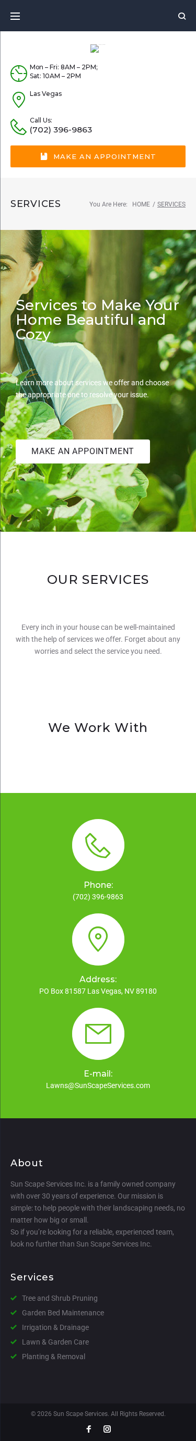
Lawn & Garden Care (55, 1342)
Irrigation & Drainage (55, 1327)
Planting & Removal (53, 1356)
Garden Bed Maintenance (63, 1313)
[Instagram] (107, 1430)
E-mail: (98, 1074)
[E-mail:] (98, 1034)
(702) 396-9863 (61, 130)
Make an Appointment (104, 156)
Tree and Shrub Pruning (60, 1298)
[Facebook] (89, 1430)
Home (141, 204)
